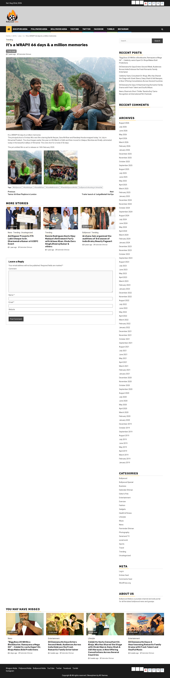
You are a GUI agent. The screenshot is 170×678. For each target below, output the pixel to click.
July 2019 (123, 439)
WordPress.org (125, 583)
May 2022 (123, 312)
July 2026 (123, 127)
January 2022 (124, 327)
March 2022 (123, 320)
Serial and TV (124, 536)
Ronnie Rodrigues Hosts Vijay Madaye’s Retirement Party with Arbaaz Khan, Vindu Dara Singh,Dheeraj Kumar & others (60, 241)
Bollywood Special (126, 482)
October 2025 (124, 162)
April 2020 (123, 409)
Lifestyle (122, 517)
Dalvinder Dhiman (25, 54)
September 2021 (125, 343)
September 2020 (125, 389)
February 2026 (124, 146)
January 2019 (124, 463)
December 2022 (125, 293)
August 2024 (124, 216)
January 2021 (124, 374)
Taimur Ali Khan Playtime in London (22, 193)
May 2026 (123, 135)
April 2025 (123, 185)
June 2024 (123, 223)
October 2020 (124, 385)
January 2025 (124, 196)
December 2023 (125, 246)
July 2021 (123, 351)
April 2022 (123, 316)
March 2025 (123, 189)
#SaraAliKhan (39, 187)
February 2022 (124, 324)
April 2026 (123, 138)
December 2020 (125, 378)
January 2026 (124, 150)
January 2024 (124, 243)
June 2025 (123, 177)
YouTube (74, 29)
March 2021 (123, 366)
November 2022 (125, 297)
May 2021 (123, 358)
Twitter (86, 29)
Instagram (123, 29)
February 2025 (124, 192)
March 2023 (123, 281)
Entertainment (125, 498)
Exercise (122, 501)
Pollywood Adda (39, 29)
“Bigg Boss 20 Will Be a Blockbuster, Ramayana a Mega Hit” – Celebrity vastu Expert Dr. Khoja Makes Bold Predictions (140, 60)
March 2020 (123, 412)
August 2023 (124, 262)
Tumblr (110, 29)
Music (121, 521)
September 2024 (125, 212)
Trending (9, 40)
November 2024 (125, 204)
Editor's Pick (123, 494)
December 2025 (125, 154)
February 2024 (124, 239)
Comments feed (125, 579)
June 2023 (123, 270)
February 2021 (124, 370)
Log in (121, 571)
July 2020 (123, 397)
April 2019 (123, 451)
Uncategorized (27, 233)
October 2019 (124, 428)
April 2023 (123, 277)
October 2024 (124, 208)
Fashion (122, 505)
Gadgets (122, 509)
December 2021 (125, 331)
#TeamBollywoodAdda (69, 187)
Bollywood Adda (59, 29)
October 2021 (124, 339)
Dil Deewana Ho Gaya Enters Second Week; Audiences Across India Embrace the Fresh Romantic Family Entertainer (140, 69)
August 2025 (124, 169)
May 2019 (123, 447)
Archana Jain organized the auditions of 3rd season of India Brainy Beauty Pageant (97, 238)
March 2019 (123, 455)
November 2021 (125, 335)
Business (122, 486)
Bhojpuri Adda (20, 29)
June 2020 (123, 401)
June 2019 (123, 443)
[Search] (162, 29)
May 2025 (123, 181)
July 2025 (123, 173)
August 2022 (124, 300)
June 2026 (123, 131)
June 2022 (123, 308)
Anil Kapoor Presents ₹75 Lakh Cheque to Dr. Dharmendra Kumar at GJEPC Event (23, 240)
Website (12, 309)
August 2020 (124, 393)
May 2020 (123, 405)
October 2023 (124, 254)
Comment (13, 269)
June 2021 (123, 354)
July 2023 (123, 266)
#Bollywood (17, 187)
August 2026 (124, 123)
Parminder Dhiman (126, 529)
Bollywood (86, 233)
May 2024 (123, 227)
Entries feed (124, 575)
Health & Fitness (125, 513)
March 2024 (123, 235)
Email (11, 302)
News (10, 233)
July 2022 (123, 304)
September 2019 (125, 432)
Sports (121, 544)
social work (123, 540)
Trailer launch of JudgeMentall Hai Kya (97, 193)
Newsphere (91, 675)
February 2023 (124, 285)
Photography (124, 532)
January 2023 (124, 289)
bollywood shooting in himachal (90, 187)
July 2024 (123, 219)
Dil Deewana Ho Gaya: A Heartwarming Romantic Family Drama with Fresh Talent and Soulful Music (144, 646)
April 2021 (123, 362)
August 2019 (124, 436)
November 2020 (125, 382)
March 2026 (123, 142)
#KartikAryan (27, 187)
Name (12, 295)
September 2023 (125, 258)
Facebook (98, 29)
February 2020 (124, 416)
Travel (121, 548)
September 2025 (125, 165)
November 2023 (125, 250)
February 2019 (124, 459)
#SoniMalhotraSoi (52, 187)
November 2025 (125, 158)
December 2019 (125, 424)
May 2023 (123, 273)
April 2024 (123, 231)
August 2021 (124, 347)
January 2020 (124, 420)
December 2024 (125, 200)
